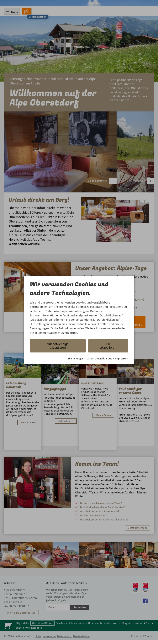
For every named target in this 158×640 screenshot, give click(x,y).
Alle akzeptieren (108, 345)
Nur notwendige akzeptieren (58, 345)
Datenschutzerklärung (99, 358)
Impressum (121, 358)
